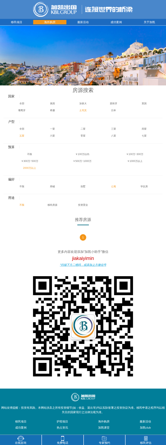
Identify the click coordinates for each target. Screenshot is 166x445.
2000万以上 (29, 168)
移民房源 (52, 205)
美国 (52, 103)
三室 (113, 128)
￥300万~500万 (29, 161)
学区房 (144, 186)
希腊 (52, 110)
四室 (144, 128)
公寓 (113, 186)
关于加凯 (149, 22)
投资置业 (83, 205)
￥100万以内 (82, 154)
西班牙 (113, 103)
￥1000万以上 (135, 161)
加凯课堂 (104, 427)
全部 (21, 103)
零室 (83, 135)
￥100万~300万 (134, 154)
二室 (83, 128)
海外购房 (49, 22)
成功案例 (116, 22)
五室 (21, 135)
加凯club (145, 427)
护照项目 (62, 421)
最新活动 (83, 22)
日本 (113, 110)
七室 (144, 135)
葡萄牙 (22, 110)
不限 (29, 154)
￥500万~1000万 (82, 161)
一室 (52, 128)
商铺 (52, 186)
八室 (113, 135)
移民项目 (16, 22)
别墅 (83, 186)
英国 (144, 103)
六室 (52, 135)
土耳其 (83, 110)
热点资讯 (62, 427)
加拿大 (83, 103)
